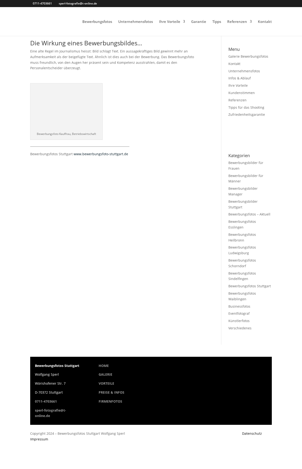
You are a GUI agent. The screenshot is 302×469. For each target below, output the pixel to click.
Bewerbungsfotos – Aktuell (249, 214)
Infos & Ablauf (239, 78)
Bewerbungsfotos (97, 22)
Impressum (39, 439)
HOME (104, 365)
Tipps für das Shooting (246, 107)
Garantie (198, 22)
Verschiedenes (240, 328)
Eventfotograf (239, 313)
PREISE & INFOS (111, 392)
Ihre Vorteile (169, 22)
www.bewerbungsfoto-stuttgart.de (101, 154)
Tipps (216, 22)
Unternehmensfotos (135, 22)
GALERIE (105, 374)
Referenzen (237, 22)
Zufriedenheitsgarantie (246, 114)
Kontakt (265, 22)
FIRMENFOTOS (110, 401)
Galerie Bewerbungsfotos (248, 56)
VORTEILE (106, 383)
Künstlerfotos (239, 320)
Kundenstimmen (241, 92)
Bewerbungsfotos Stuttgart (249, 286)
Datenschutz (252, 433)
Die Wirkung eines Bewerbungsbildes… (86, 43)
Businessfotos (239, 306)
